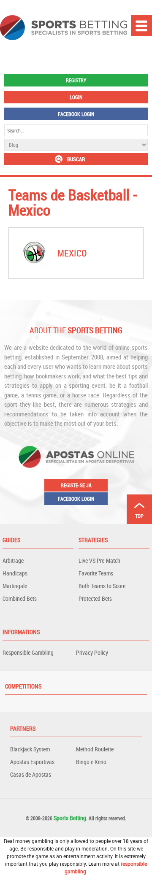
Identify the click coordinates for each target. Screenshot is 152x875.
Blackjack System (30, 749)
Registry (76, 80)
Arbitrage (13, 560)
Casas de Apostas (30, 774)
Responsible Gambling (28, 652)
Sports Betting (70, 818)
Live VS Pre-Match (99, 560)
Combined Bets (20, 598)
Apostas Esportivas (32, 762)
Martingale (15, 586)
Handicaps (15, 573)
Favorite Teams (96, 573)
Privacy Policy (92, 652)
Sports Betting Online (63, 27)
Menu (141, 25)
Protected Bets (95, 598)
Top (139, 516)
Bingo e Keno (91, 762)
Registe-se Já (76, 485)
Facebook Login (76, 114)
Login (76, 97)
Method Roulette (95, 749)
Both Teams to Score (102, 586)
